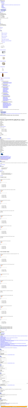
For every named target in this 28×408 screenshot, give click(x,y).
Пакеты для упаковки (5, 84)
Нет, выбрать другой (4, 14)
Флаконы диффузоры (5, 107)
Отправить (2, 362)
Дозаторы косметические (13, 340)
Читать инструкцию (2, 164)
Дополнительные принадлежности (7, 99)
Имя (0, 376)
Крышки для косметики (11, 113)
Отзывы (3, 5)
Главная (4, 113)
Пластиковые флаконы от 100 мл (7, 103)
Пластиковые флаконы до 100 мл (16, 345)
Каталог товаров (7, 113)
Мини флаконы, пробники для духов (7, 104)
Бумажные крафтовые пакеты (6, 85)
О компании (3, 3)
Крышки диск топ (5, 90)
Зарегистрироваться (3, 384)
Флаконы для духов (5, 102)
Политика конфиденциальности (4, 347)
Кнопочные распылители (17, 113)
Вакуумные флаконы (5, 106)
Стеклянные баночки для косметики (13, 337)
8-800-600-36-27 (2, 11)
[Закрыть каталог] (0, 44)
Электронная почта (2, 368)
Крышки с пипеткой (5, 89)
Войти (1, 370)
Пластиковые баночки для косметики (7, 82)
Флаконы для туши (5, 97)
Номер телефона (2, 353)
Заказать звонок (2, 334)
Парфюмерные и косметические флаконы (5, 344)
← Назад (1, 113)
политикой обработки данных (11, 354)
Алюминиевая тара (5, 93)
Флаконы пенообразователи (6, 105)
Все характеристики (3, 126)
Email (1, 360)
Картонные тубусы (5, 100)
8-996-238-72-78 (3, 1)
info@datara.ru (2, 2)
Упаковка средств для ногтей (3, 343)
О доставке (1, 175)
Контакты (3, 6)
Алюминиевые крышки (6, 88)
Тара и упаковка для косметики (4, 342)
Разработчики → (15, 347)
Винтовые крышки (5, 87)
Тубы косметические (5, 98)
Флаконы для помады (14, 343)
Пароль (1, 379)
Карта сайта (9, 347)
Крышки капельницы (5, 91)
